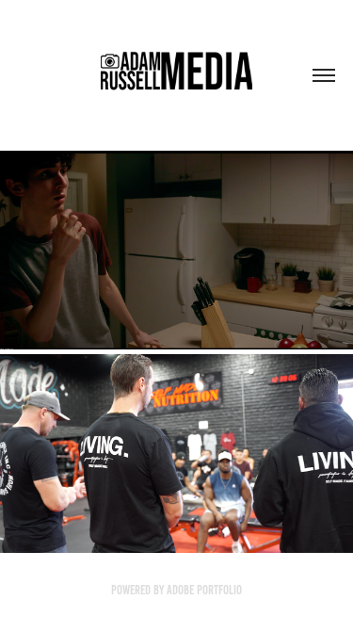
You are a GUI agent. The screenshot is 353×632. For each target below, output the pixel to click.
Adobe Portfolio (204, 590)
